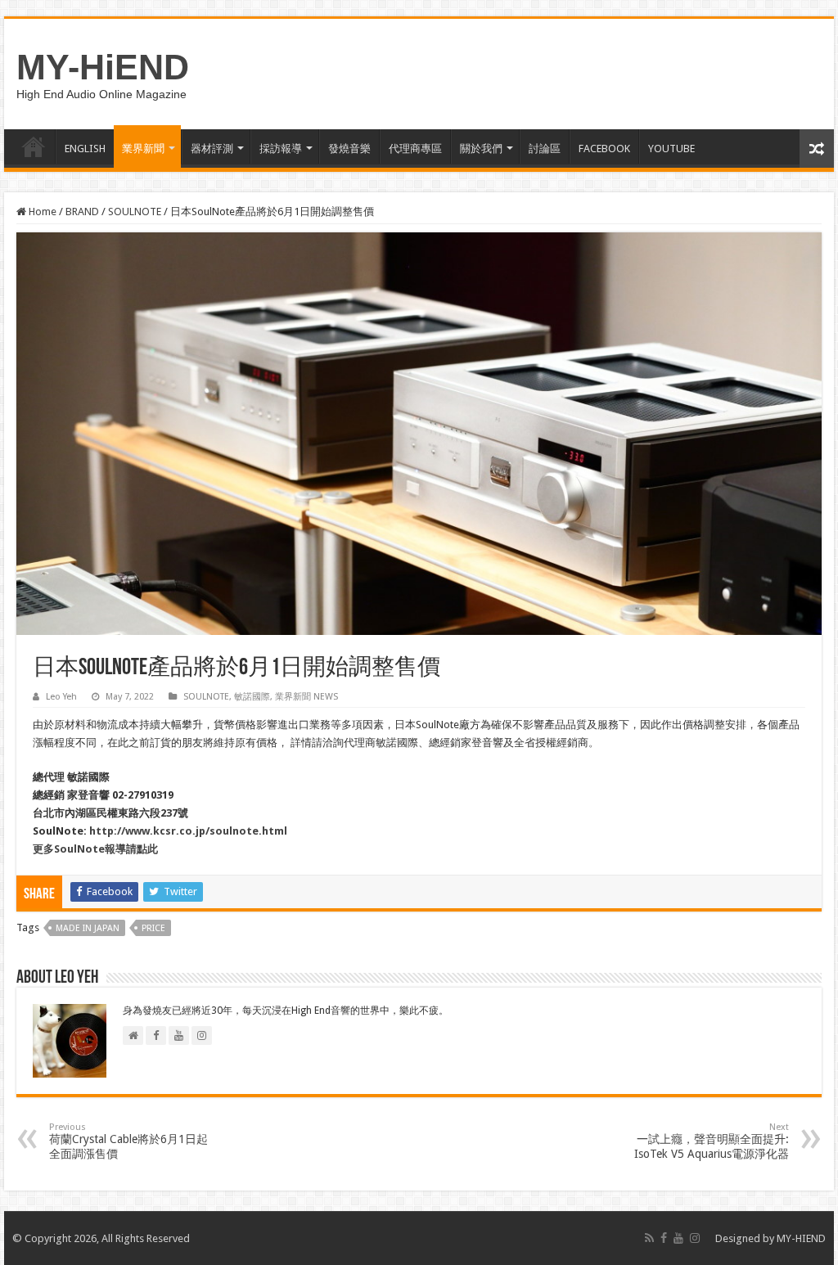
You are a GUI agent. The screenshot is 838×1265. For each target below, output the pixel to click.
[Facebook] (664, 1238)
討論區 (545, 148)
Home (41, 211)
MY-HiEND (102, 67)
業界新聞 (143, 148)
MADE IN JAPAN (87, 928)
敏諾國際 (252, 696)
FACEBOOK (604, 148)
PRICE (153, 928)
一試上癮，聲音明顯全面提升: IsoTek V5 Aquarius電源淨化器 (711, 1141)
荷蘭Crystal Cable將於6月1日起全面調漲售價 (128, 1141)
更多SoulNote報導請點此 (95, 849)
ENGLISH (85, 148)
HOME (33, 146)
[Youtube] (678, 1238)
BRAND (82, 211)
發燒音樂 (349, 148)
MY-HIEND (801, 1238)
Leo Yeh (61, 696)
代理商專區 (415, 148)
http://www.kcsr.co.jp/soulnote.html (188, 831)
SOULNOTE (134, 211)
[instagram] (694, 1238)
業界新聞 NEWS (306, 696)
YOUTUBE (671, 148)
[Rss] (649, 1238)
